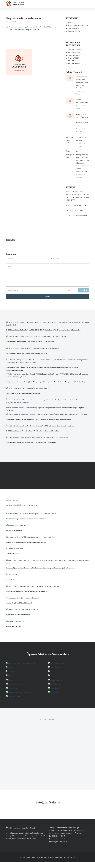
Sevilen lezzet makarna (12, 554)
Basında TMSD (73, 58)
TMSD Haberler (73, 64)
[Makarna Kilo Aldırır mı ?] (16, 621)
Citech (72, 857)
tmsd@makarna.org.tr (79, 215)
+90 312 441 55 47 (58, 836)
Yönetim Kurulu (74, 31)
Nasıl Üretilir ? (10, 580)
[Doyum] (9, 680)
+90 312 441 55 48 (58, 839)
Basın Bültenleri (74, 55)
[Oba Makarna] (54, 684)
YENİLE (84, 290)
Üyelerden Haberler (75, 50)
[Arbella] (9, 667)
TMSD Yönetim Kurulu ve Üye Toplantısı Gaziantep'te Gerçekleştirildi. (27, 353)
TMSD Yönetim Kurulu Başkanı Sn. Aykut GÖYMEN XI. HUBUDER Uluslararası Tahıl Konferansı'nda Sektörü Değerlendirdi (43, 330)
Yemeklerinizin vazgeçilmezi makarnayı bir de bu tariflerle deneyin (82, 82)
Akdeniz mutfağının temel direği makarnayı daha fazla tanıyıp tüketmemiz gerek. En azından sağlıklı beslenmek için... (40, 568)
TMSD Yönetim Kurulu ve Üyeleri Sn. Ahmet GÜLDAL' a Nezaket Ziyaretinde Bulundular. (32, 431)
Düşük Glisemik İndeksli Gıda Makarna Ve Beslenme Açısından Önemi (26, 591)
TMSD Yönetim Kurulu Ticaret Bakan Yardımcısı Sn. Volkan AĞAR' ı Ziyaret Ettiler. (31, 443)
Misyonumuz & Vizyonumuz (78, 25)
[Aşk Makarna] (11, 671)
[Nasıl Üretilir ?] (12, 574)
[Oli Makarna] (11, 688)
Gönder (48, 296)
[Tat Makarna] (53, 692)
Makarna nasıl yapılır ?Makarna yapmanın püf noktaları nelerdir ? (82, 119)
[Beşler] (9, 676)
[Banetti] (51, 671)
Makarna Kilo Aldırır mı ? (14, 626)
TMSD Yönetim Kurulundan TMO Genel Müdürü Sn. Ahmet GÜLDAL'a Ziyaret (30, 341)
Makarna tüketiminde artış (14, 530)
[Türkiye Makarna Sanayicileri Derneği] (15, 3)
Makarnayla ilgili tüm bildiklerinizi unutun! (19, 603)
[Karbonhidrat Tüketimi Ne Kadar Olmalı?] (22, 609)
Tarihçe (70, 23)
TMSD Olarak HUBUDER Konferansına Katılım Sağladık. (23, 393)
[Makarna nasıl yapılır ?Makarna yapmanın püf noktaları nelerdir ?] (70, 115)
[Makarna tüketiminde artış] (70, 101)
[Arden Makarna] (54, 667)
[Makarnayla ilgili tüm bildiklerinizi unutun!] (22, 598)
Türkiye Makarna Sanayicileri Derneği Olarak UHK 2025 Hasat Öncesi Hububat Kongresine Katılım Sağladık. (39, 419)
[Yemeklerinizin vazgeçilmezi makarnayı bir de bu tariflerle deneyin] (70, 78)
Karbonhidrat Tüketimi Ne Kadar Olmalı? (18, 614)
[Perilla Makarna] (54, 688)
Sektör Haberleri (74, 52)
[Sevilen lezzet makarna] (70, 140)
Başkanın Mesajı (74, 28)
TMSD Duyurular (74, 61)
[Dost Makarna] (54, 676)
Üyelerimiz (72, 34)
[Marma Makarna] (55, 680)
